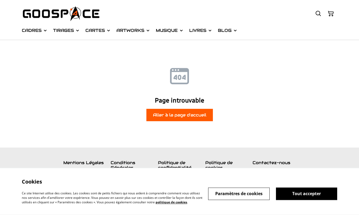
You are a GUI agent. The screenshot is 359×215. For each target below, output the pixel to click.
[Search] (318, 13)
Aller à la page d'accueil (179, 115)
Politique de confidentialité (174, 165)
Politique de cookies (219, 165)
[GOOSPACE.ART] (61, 13)
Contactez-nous (271, 162)
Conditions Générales (123, 165)
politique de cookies (171, 202)
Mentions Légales (83, 162)
